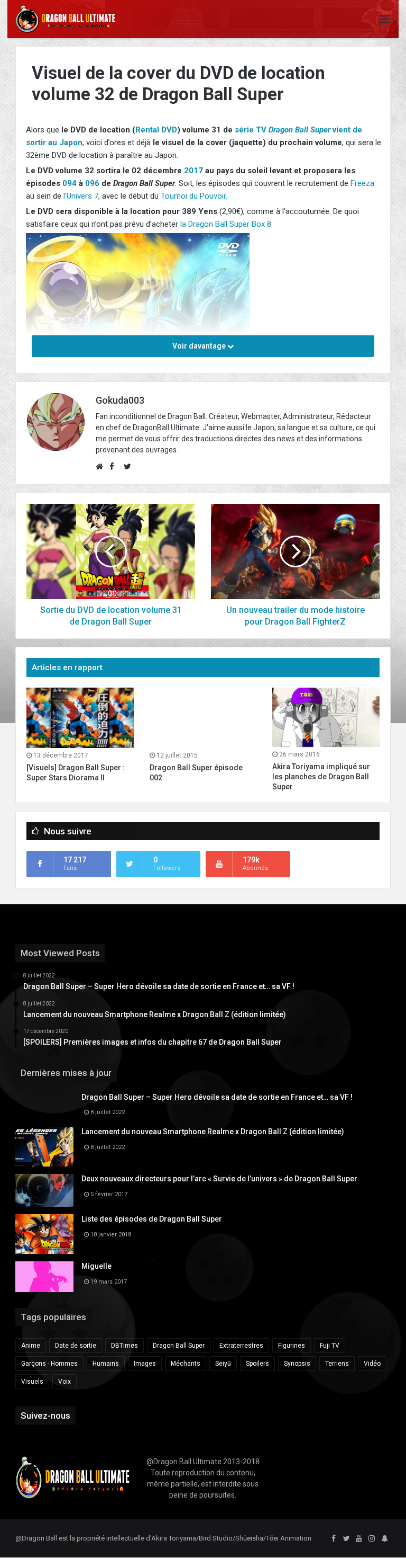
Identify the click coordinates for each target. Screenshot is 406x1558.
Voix (64, 1381)
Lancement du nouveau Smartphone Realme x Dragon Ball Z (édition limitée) (212, 1131)
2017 (193, 170)
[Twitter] (346, 1539)
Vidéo (372, 1363)
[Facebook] (333, 1539)
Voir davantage (199, 346)
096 (92, 183)
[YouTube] (359, 1539)
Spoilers (257, 1363)
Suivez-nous (45, 1415)
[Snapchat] (384, 1539)
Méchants (185, 1363)
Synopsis (297, 1363)
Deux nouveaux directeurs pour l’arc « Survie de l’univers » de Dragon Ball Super (219, 1178)
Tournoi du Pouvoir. (194, 196)
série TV (250, 130)
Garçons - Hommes (49, 1363)
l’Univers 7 (80, 196)
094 (69, 183)
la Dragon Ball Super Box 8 (225, 224)
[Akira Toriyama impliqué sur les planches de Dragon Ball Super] (326, 717)
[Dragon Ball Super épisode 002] (203, 718)
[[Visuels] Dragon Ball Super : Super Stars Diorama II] (80, 718)
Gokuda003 (120, 400)
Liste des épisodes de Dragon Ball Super (151, 1219)
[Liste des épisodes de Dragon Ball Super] (44, 1234)
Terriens (337, 1363)
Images (145, 1363)
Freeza (362, 183)
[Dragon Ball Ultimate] (65, 19)
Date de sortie (75, 1345)
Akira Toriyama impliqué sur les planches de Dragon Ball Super (321, 776)
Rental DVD (156, 130)
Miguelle (96, 1266)
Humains (106, 1363)
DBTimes (124, 1345)
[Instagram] (371, 1539)
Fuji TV (329, 1345)
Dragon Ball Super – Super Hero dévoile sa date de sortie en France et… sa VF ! (217, 1097)
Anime (30, 1345)
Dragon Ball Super (179, 1345)
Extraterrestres (241, 1345)
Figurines (291, 1345)
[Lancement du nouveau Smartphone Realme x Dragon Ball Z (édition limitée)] (44, 1147)
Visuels (32, 1381)
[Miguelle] (44, 1276)
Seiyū (223, 1363)
